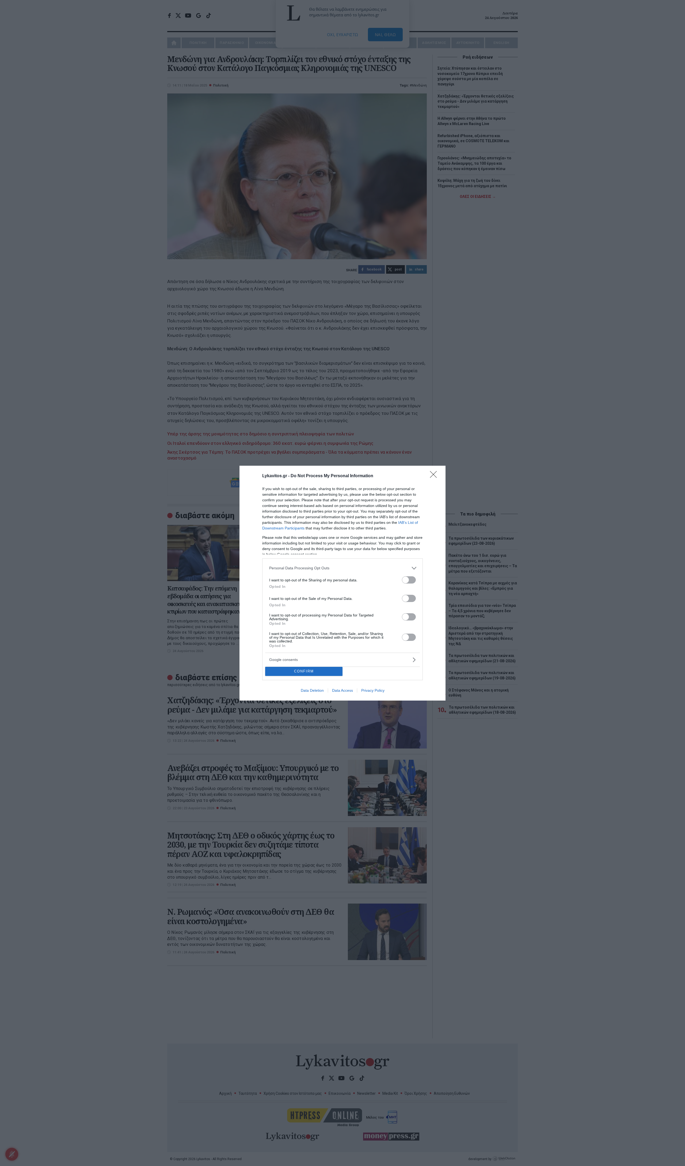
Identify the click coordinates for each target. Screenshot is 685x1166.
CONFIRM (304, 671)
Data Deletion (312, 690)
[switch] (409, 580)
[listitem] (342, 568)
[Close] (435, 476)
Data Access (342, 690)
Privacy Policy (373, 690)
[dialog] (342, 583)
